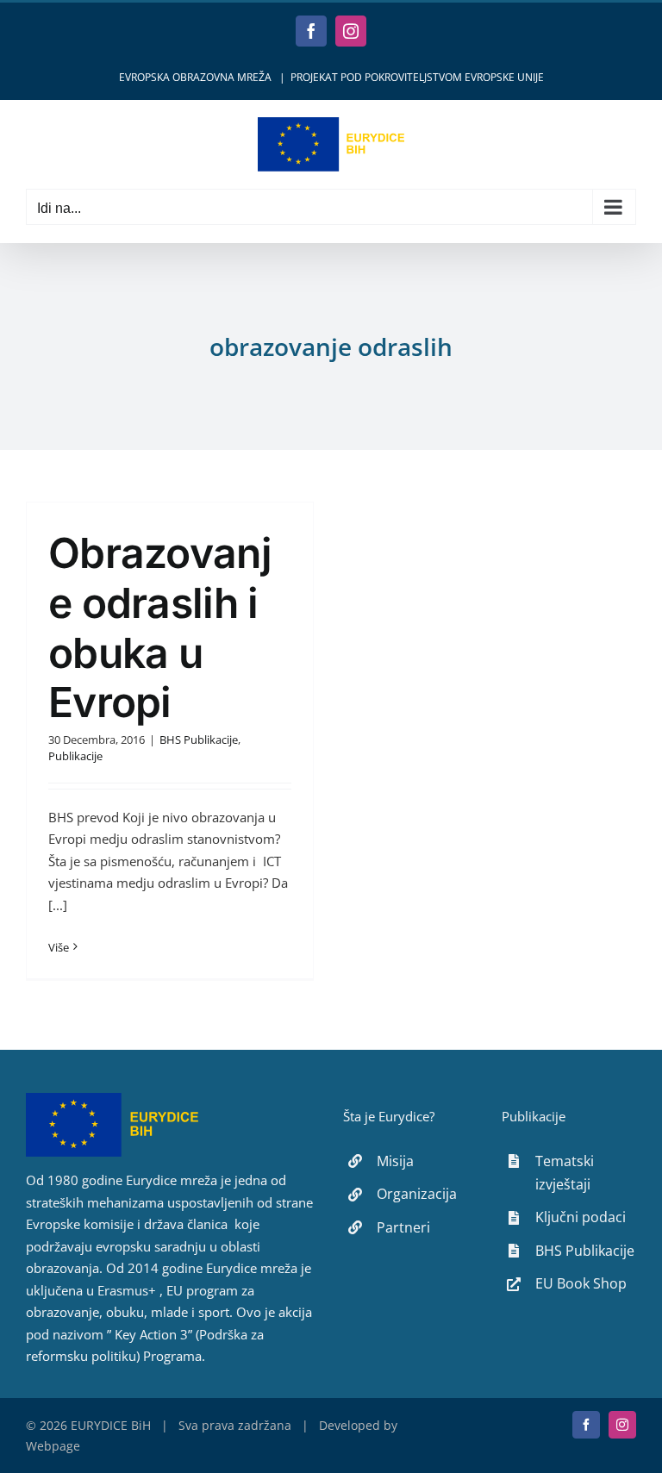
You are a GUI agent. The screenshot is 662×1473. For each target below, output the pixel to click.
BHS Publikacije (198, 739)
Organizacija (417, 1193)
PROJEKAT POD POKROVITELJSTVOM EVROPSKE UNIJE (417, 77)
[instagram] (622, 1425)
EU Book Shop (581, 1283)
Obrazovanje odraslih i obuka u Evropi (160, 627)
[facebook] (586, 1425)
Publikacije (75, 756)
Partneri (403, 1227)
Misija (395, 1161)
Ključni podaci (580, 1217)
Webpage (53, 1446)
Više (58, 947)
